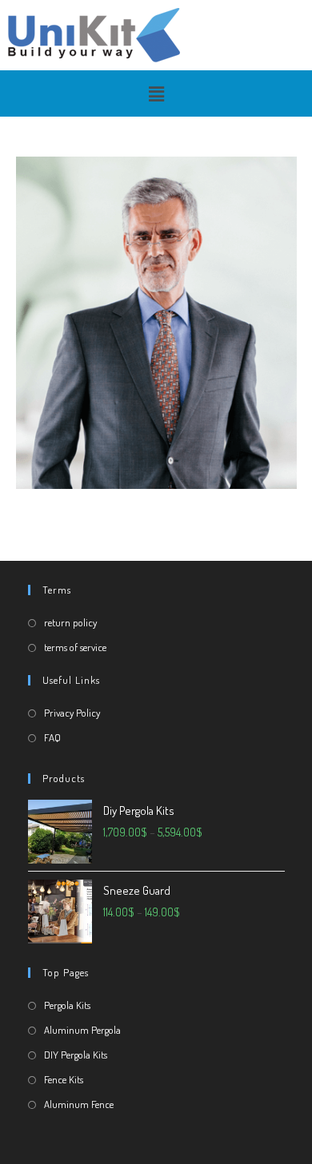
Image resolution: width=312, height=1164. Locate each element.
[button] (156, 93)
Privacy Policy (72, 712)
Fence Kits (63, 1079)
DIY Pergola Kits (75, 1054)
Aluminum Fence (79, 1104)
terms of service (75, 647)
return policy (70, 622)
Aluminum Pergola (82, 1029)
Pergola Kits (67, 1005)
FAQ (52, 737)
